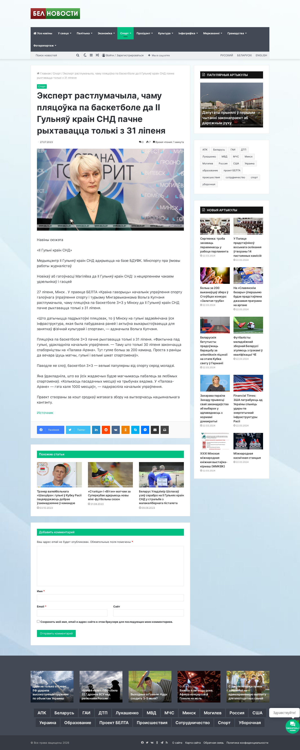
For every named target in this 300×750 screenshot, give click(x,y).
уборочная (208, 184)
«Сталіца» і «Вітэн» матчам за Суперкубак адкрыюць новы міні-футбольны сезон (109, 495)
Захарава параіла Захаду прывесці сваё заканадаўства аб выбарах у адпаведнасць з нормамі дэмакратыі (214, 408)
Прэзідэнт (143, 33)
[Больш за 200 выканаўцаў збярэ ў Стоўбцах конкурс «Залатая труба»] (215, 275)
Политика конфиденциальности (247, 742)
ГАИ (233, 149)
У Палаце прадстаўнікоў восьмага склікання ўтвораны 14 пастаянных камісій (247, 247)
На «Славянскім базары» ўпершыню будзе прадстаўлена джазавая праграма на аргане (247, 296)
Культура (164, 33)
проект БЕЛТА (232, 170)
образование (210, 170)
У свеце (63, 33)
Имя (41, 591)
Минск (248, 156)
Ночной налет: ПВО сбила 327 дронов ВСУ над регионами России (100, 694)
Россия (223, 163)
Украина (249, 163)
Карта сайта (193, 742)
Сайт (116, 606)
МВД (224, 156)
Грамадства (236, 33)
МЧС (236, 156)
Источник (45, 413)
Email (41, 606)
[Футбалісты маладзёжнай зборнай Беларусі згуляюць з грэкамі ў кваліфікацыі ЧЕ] (248, 325)
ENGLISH (261, 55)
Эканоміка (105, 33)
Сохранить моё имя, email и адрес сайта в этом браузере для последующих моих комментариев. (106, 621)
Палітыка (83, 33)
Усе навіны (44, 33)
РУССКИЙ (226, 55)
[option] (231, 105)
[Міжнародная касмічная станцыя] (248, 441)
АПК (205, 149)
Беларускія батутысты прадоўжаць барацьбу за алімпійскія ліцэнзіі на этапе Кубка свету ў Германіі (214, 350)
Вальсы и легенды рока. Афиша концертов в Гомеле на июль (196, 694)
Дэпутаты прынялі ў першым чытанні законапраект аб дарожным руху (228, 117)
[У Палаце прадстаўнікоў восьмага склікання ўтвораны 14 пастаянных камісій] (248, 226)
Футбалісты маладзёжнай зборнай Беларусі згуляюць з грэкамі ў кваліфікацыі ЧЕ (248, 346)
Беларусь (219, 149)
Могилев (207, 163)
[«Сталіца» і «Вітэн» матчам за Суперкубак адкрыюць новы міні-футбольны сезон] (110, 474)
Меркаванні (211, 33)
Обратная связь (213, 742)
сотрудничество (235, 177)
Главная (45, 73)
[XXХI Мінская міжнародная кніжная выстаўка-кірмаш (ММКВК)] (215, 441)
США (236, 163)
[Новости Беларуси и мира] (55, 13)
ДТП (243, 149)
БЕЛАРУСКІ (244, 55)
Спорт (124, 33)
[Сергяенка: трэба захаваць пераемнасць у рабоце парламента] (215, 226)
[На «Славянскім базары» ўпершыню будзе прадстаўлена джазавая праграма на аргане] (248, 275)
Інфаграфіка (187, 33)
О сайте (177, 742)
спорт (254, 177)
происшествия (211, 177)
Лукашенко (209, 156)
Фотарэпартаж (43, 45)
